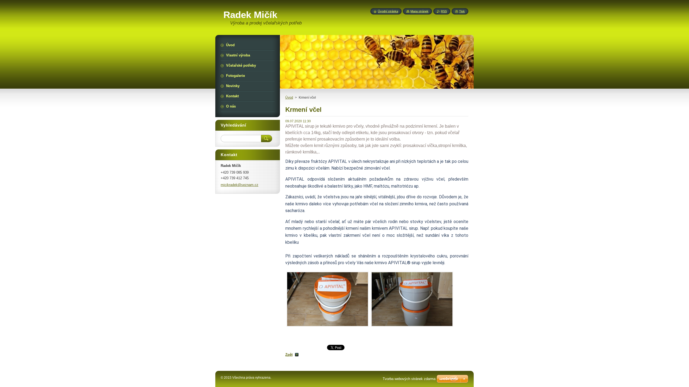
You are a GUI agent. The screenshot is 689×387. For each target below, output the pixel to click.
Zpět (289, 355)
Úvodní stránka (388, 11)
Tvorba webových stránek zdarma (409, 379)
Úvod (289, 97)
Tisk (462, 11)
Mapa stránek (419, 11)
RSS (444, 11)
